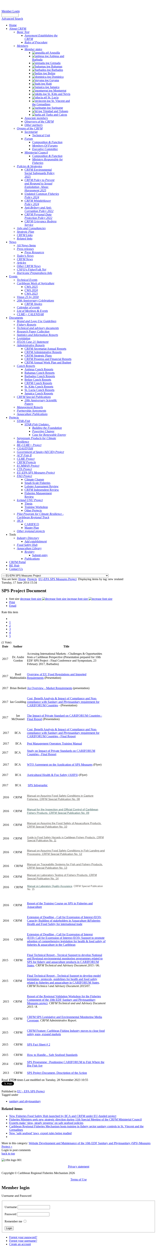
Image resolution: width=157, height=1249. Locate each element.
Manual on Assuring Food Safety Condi (50, 795)
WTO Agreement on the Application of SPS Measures (59, 764)
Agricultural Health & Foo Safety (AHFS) (52, 775)
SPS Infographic (38, 785)
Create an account (20, 1244)
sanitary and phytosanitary (25, 1101)
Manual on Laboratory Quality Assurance (49, 886)
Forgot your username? (23, 1240)
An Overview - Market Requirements (49, 688)
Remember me (13, 1221)
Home (22, 579)
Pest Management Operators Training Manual (54, 743)
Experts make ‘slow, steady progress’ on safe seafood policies (46, 1123)
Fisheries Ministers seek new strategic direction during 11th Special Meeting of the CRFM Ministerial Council (75, 1119)
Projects (32, 579)
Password (10, 1214)
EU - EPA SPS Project (31, 1091)
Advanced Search (12, 18)
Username (11, 1207)
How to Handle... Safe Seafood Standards (52, 1054)
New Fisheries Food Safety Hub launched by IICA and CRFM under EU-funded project (62, 1116)
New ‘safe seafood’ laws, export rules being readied (40, 1133)
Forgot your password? (23, 1237)
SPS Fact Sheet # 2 (38, 1044)
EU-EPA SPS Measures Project (57, 579)
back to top (8, 1153)
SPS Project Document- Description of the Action (57, 1072)
